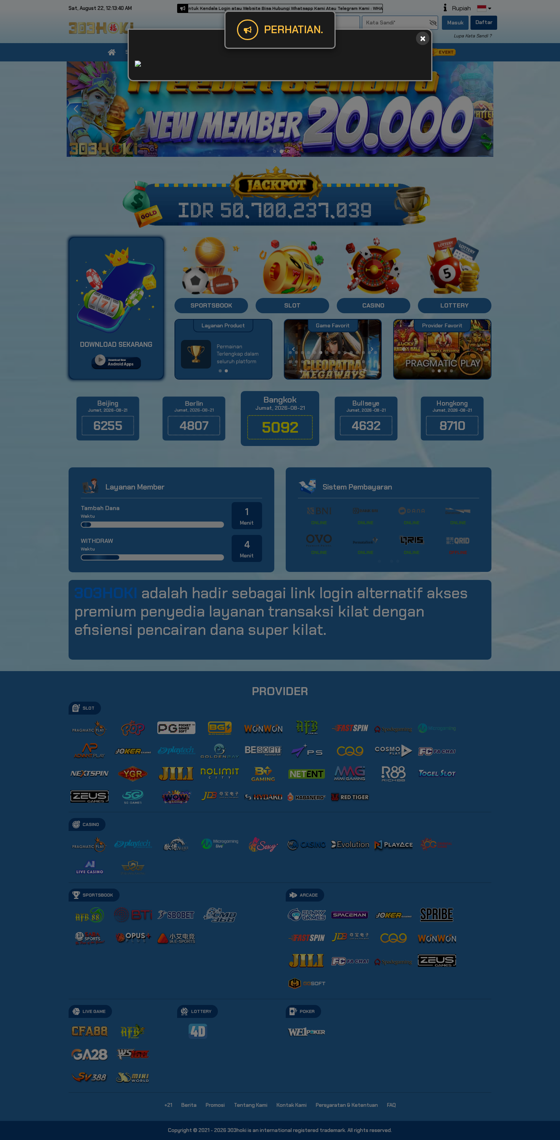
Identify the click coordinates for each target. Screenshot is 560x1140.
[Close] (422, 38)
